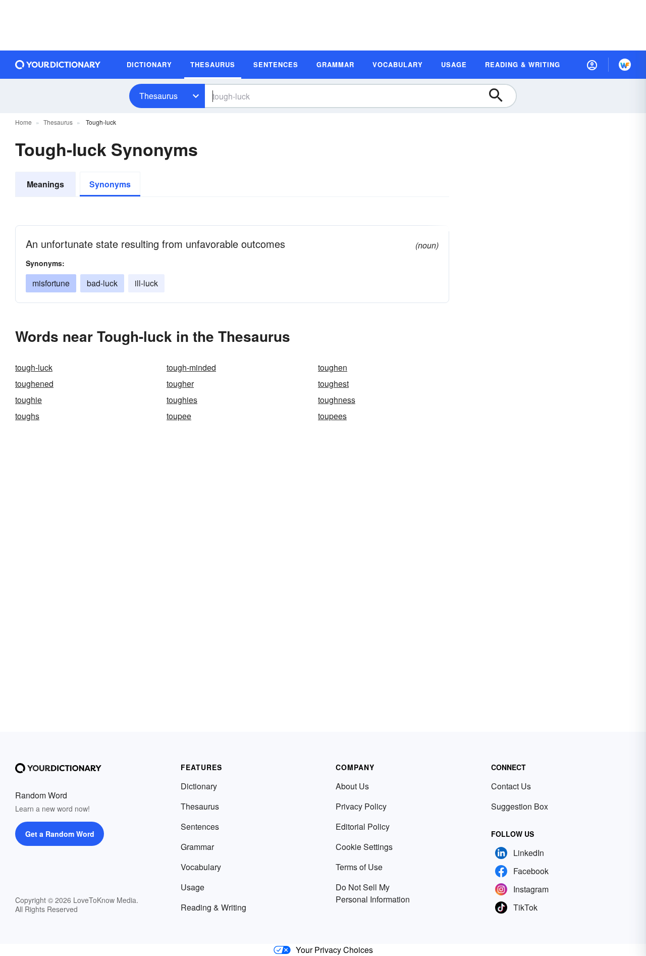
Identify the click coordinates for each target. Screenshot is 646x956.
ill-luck (146, 283)
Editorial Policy (363, 826)
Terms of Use (359, 867)
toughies (182, 400)
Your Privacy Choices (334, 949)
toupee (179, 416)
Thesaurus (158, 96)
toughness (336, 400)
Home (23, 122)
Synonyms (110, 184)
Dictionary (199, 786)
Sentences (200, 826)
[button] (592, 64)
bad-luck (102, 283)
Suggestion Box (519, 806)
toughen (332, 367)
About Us (352, 786)
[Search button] (501, 96)
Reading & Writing (213, 907)
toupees (332, 416)
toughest (333, 383)
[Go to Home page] (58, 64)
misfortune (51, 283)
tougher (180, 383)
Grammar (197, 846)
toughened (34, 383)
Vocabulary (201, 867)
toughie (28, 400)
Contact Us (511, 786)
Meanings (45, 184)
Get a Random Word (59, 834)
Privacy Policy (361, 806)
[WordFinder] (625, 65)
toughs (27, 416)
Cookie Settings (364, 846)
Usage (192, 887)
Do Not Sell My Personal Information (373, 893)
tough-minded (191, 367)
